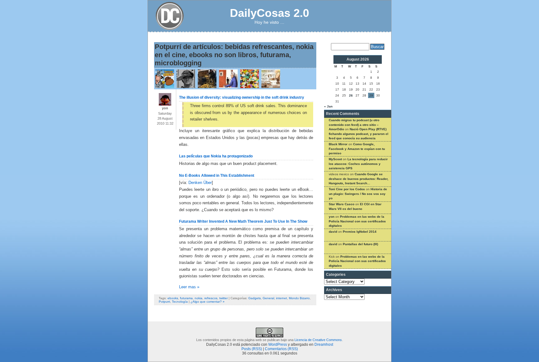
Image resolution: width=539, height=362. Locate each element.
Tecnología (180, 301)
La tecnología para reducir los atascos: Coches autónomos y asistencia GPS (358, 163)
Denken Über (200, 183)
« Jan (328, 106)
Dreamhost (323, 344)
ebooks (173, 298)
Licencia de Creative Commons (318, 340)
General (268, 298)
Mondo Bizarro (299, 298)
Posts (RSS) (251, 349)
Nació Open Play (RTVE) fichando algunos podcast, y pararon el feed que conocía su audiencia (358, 133)
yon (331, 216)
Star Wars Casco (341, 204)
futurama (186, 298)
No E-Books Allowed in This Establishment (216, 175)
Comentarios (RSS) (281, 349)
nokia (198, 298)
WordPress (277, 344)
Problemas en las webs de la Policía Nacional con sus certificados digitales (357, 221)
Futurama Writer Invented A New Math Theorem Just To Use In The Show (243, 221)
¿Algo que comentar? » (208, 301)
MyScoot (335, 159)
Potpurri (164, 301)
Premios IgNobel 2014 (359, 231)
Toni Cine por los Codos (347, 189)
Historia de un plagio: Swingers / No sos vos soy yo (358, 193)
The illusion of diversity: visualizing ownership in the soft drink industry (241, 97)
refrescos (210, 298)
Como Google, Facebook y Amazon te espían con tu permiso (357, 148)
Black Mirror (338, 144)
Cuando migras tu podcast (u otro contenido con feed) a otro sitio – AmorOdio (354, 124)
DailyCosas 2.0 (269, 13)
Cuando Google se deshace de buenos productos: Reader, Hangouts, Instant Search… (358, 178)
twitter (223, 298)
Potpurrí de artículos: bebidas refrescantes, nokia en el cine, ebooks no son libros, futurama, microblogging (234, 55)
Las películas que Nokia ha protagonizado (216, 156)
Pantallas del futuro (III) (360, 244)
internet (281, 298)
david (333, 231)
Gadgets (254, 298)
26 (351, 95)
